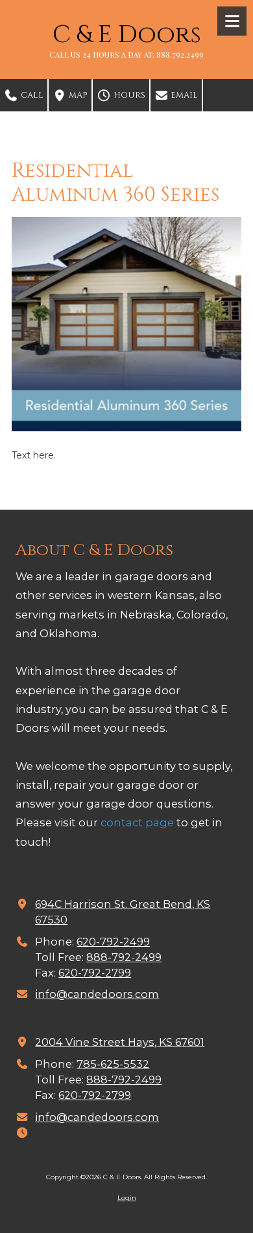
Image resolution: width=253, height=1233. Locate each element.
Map (77, 95)
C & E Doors (127, 34)
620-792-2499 (113, 941)
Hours (128, 95)
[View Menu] (232, 21)
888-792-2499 (124, 957)
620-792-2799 (94, 972)
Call (31, 95)
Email (183, 95)
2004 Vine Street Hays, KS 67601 (119, 1041)
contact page (137, 822)
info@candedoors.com (97, 994)
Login (126, 1197)
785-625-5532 (113, 1064)
